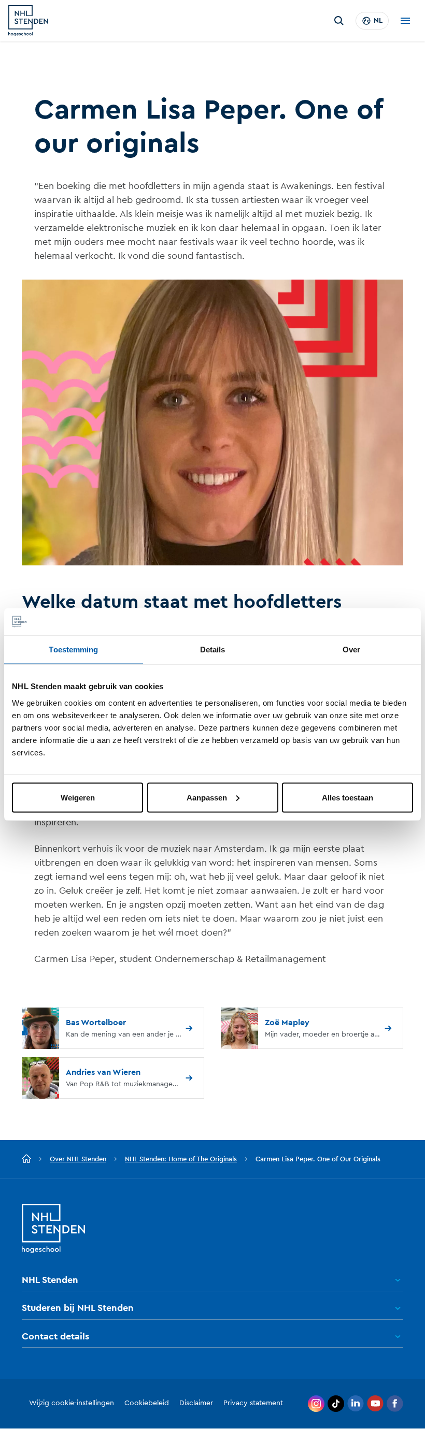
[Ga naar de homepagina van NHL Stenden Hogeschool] (28, 20)
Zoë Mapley (287, 1022)
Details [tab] (212, 649)
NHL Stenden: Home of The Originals (181, 1159)
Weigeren (78, 797)
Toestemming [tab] (73, 649)
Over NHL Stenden (78, 1159)
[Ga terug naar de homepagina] (26, 1159)
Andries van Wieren (103, 1072)
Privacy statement (253, 1403)
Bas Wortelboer (96, 1022)
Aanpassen (207, 797)
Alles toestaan (347, 797)
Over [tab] (351, 649)
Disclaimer (196, 1403)
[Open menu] (405, 20)
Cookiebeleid (146, 1403)
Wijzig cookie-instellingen (71, 1403)
